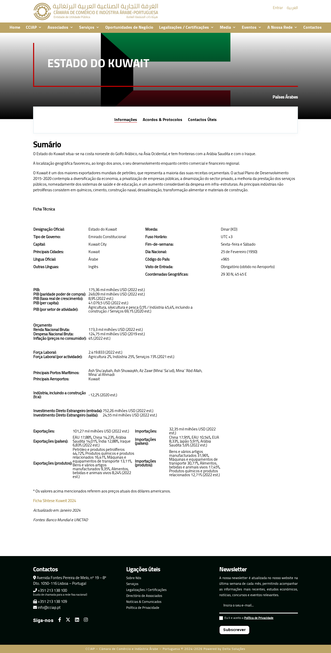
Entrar (278, 7)
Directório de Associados (144, 596)
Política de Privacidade (142, 607)
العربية (292, 7)
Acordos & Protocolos (162, 120)
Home (15, 27)
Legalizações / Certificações (184, 27)
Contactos (312, 27)
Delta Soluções (233, 649)
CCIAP (31, 27)
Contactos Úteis (202, 120)
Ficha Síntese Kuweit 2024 (54, 500)
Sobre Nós (133, 578)
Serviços (86, 27)
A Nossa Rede (279, 27)
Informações (125, 120)
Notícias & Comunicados (143, 601)
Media (225, 27)
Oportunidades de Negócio (129, 27)
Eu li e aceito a (248, 618)
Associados (58, 27)
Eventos (249, 27)
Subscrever (234, 629)
